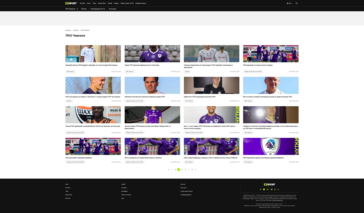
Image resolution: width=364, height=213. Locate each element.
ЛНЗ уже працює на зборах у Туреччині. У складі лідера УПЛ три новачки (92, 97)
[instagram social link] (268, 189)
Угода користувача (186, 191)
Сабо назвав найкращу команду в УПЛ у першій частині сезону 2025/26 (210, 158)
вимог (270, 197)
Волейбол (124, 191)
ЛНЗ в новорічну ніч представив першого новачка (143, 158)
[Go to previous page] (168, 169)
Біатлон (67, 198)
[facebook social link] (260, 189)
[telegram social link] (271, 189)
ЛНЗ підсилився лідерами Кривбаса (78, 158)
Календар (112, 9)
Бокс (67, 184)
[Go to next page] (195, 169)
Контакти (183, 188)
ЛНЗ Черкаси (70, 71)
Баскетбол (68, 195)
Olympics (124, 188)
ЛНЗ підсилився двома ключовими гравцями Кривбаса (263, 158)
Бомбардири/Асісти (98, 9)
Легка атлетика (126, 195)
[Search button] (297, 3)
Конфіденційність (186, 195)
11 (192, 169)
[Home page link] (71, 3)
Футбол (75, 30)
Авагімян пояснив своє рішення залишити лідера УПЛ (145, 97)
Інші (122, 198)
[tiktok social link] (275, 189)
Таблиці (84, 9)
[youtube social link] (264, 189)
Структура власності (277, 200)
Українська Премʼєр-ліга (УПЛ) (253, 71)
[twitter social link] (278, 189)
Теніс (67, 191)
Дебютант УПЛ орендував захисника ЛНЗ (199, 97)
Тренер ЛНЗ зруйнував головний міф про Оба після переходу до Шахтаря (92, 126)
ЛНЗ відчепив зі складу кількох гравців (258, 65)
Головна (68, 30)
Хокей (123, 184)
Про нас (182, 184)
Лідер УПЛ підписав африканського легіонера (142, 65)
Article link (93, 53)
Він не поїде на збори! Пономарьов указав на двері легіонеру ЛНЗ (267, 97)
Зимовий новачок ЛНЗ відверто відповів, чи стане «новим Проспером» (91, 65)
